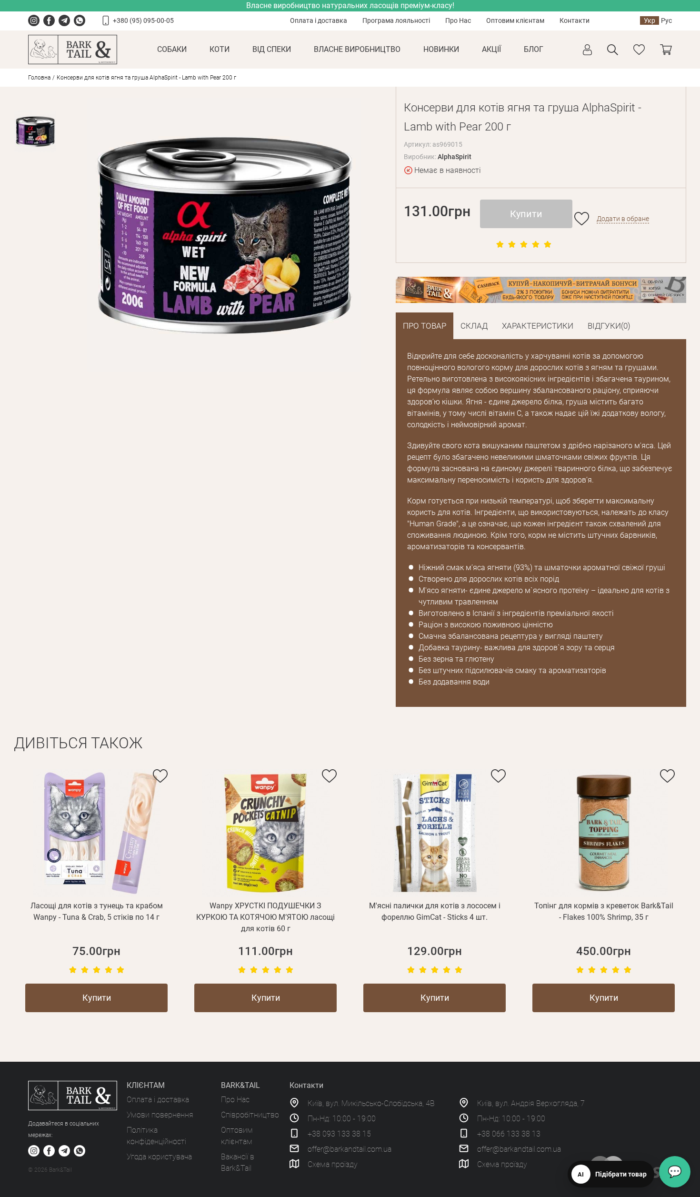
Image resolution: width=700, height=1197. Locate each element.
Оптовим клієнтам (515, 20)
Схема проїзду (333, 1164)
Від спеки (271, 49)
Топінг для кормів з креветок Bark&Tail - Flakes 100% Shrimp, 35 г (603, 911)
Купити (526, 214)
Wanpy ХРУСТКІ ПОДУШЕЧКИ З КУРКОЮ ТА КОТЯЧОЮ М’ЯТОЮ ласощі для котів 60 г (265, 917)
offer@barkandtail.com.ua (349, 1149)
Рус (666, 20)
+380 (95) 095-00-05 (143, 20)
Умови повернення (160, 1114)
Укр (649, 20)
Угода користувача (159, 1156)
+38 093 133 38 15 (339, 1133)
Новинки (441, 49)
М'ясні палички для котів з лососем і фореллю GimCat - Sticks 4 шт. (434, 911)
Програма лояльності (396, 20)
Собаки (172, 49)
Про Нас (458, 20)
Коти (220, 49)
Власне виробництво (357, 49)
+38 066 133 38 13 (508, 1133)
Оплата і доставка (318, 20)
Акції (491, 49)
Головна (39, 77)
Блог (533, 49)
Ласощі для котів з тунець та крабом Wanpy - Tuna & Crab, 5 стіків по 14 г (96, 911)
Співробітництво (250, 1114)
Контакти (575, 20)
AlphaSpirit (454, 157)
